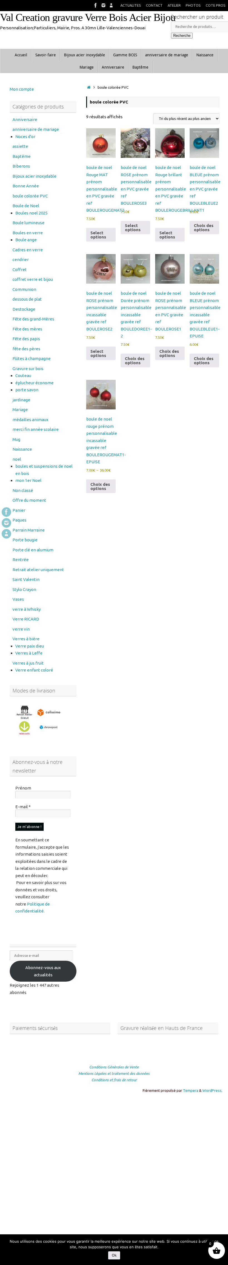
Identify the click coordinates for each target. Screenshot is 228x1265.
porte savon (26, 389)
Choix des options (204, 227)
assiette (20, 146)
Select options (98, 234)
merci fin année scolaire (36, 429)
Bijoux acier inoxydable (34, 176)
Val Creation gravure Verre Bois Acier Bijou (87, 17)
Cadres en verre (28, 249)
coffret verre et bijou (33, 279)
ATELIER (174, 5)
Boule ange (26, 239)
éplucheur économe (34, 382)
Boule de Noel (26, 205)
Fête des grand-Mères (33, 319)
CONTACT (154, 5)
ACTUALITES (130, 5)
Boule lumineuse (28, 222)
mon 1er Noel (28, 480)
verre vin (21, 629)
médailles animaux (30, 419)
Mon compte (22, 89)
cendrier (21, 259)
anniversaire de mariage (36, 129)
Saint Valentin (26, 579)
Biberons (21, 166)
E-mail (23, 806)
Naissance (22, 449)
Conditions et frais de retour (114, 1080)
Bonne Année (26, 186)
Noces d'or (25, 136)
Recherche (181, 35)
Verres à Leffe (29, 653)
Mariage (20, 409)
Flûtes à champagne (32, 358)
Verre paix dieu (29, 646)
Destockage (24, 309)
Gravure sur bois (28, 368)
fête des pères (26, 348)
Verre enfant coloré (34, 670)
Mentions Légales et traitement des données (114, 1073)
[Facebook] (96, 5)
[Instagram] (103, 5)
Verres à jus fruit (28, 663)
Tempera (190, 1090)
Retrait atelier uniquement (38, 569)
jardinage (21, 399)
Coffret (20, 269)
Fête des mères (27, 329)
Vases (18, 599)
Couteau (23, 375)
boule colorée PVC (30, 196)
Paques (19, 520)
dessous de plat (27, 299)
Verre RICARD (26, 619)
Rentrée (21, 559)
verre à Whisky (27, 609)
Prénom (23, 788)
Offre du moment (29, 500)
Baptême (22, 156)
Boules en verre (28, 232)
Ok (114, 1255)
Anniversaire (25, 119)
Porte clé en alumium (33, 549)
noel (17, 459)
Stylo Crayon (24, 589)
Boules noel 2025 (31, 213)
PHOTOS (193, 5)
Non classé (23, 490)
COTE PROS (215, 5)
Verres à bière (26, 638)
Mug (16, 439)
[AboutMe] (111, 5)
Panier (19, 510)
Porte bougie (25, 539)
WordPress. (212, 1090)
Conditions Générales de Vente (114, 1067)
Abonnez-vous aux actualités (43, 971)
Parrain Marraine (29, 530)
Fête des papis (26, 338)
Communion (24, 289)
